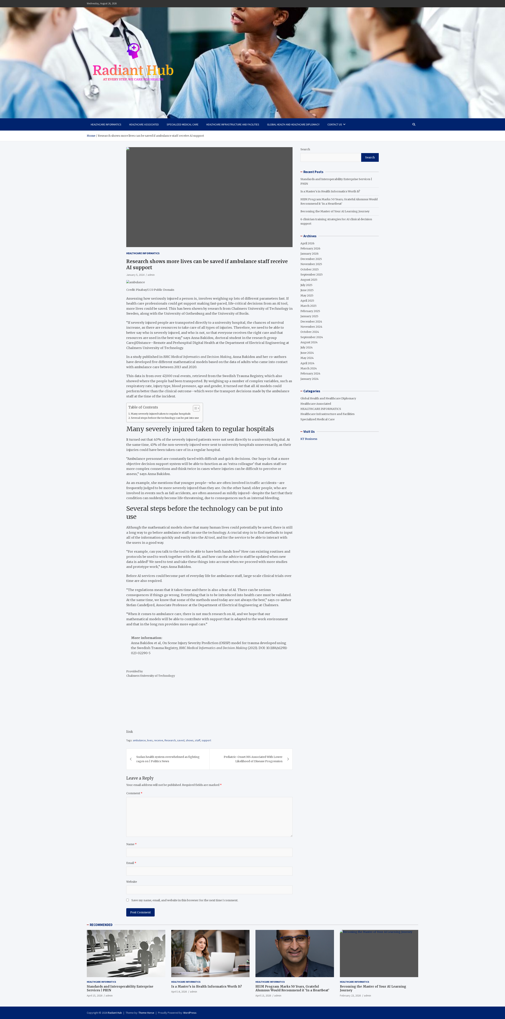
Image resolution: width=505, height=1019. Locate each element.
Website (131, 882)
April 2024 (307, 363)
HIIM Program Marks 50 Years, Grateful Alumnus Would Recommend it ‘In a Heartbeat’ (292, 988)
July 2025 (306, 285)
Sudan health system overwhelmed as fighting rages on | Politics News (168, 759)
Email (131, 863)
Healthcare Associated (144, 124)
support (206, 740)
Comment (134, 793)
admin (151, 275)
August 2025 (308, 279)
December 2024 (311, 321)
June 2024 (307, 353)
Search (305, 149)
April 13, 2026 (263, 995)
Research (170, 740)
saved (180, 740)
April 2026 (307, 243)
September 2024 (311, 337)
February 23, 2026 (350, 995)
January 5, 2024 (135, 275)
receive (158, 740)
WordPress (189, 1012)
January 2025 (309, 316)
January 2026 (309, 253)
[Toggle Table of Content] (194, 408)
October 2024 (309, 332)
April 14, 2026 (179, 991)
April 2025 (307, 300)
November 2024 (311, 326)
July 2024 (306, 347)
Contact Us (334, 124)
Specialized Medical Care (182, 124)
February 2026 (310, 248)
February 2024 (310, 373)
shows (190, 740)
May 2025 (306, 295)
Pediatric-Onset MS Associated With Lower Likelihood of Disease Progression (253, 759)
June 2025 (307, 290)
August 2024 (309, 342)
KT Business (308, 439)
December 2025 (311, 259)
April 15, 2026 (94, 995)
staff (197, 740)
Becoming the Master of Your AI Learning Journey (334, 211)
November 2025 (311, 264)
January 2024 (309, 379)
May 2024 (307, 358)
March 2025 (308, 306)
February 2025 (310, 311)
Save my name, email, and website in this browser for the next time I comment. (184, 900)
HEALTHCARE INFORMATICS (106, 124)
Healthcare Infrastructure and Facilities (232, 124)
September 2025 (311, 274)
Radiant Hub (115, 1012)
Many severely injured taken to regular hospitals (161, 413)
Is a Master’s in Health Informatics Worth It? (330, 191)
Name (131, 844)
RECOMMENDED (101, 925)
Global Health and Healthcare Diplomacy (293, 124)
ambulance (139, 740)
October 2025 (309, 269)
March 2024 (308, 368)
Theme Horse (146, 1012)
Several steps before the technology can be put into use (165, 417)
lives (150, 740)
